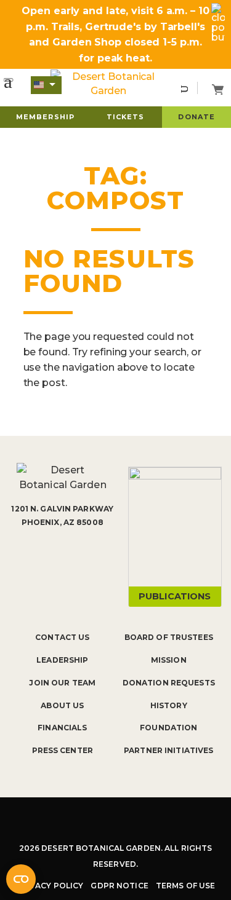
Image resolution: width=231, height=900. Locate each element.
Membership (45, 116)
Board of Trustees (168, 637)
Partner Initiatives (168, 750)
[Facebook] (69, 820)
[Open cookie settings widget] (21, 879)
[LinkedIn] (161, 820)
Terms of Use (185, 885)
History (168, 705)
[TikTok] (130, 820)
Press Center (62, 750)
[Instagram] (99, 820)
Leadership (62, 660)
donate (196, 116)
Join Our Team (62, 682)
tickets (126, 116)
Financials (62, 727)
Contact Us (62, 637)
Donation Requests (169, 682)
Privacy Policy (50, 885)
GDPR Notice (119, 885)
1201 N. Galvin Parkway (62, 508)
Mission (169, 660)
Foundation (168, 727)
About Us (62, 705)
